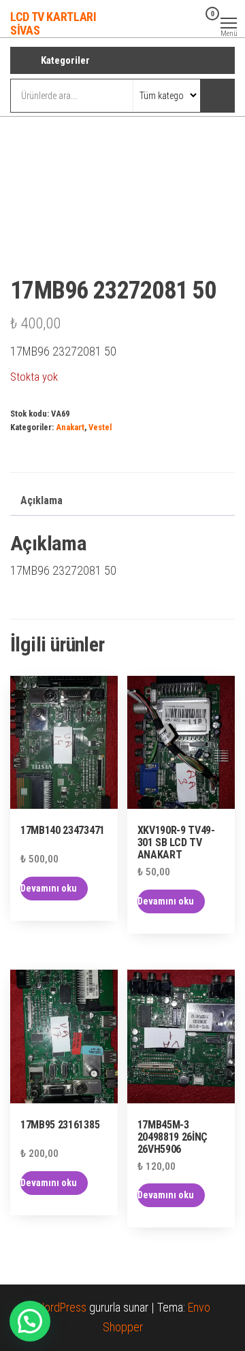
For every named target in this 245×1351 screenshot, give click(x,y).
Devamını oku (48, 888)
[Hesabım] (191, 22)
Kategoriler (65, 60)
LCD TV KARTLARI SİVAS (53, 23)
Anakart (70, 427)
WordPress (60, 1307)
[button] (30, 1321)
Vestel (100, 427)
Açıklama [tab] (41, 500)
